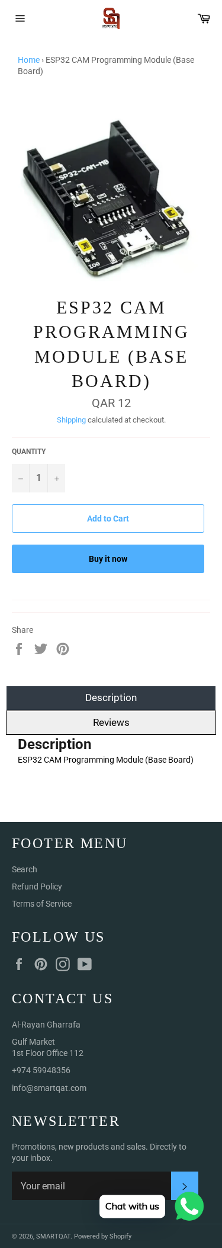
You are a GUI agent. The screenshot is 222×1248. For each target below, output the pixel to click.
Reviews (111, 722)
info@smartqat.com (49, 1088)
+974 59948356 (41, 1070)
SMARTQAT (53, 1236)
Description (111, 697)
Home (29, 60)
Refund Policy (37, 886)
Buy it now (108, 559)
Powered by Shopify (102, 1236)
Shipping (71, 419)
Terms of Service (42, 903)
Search (24, 869)
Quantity (29, 451)
